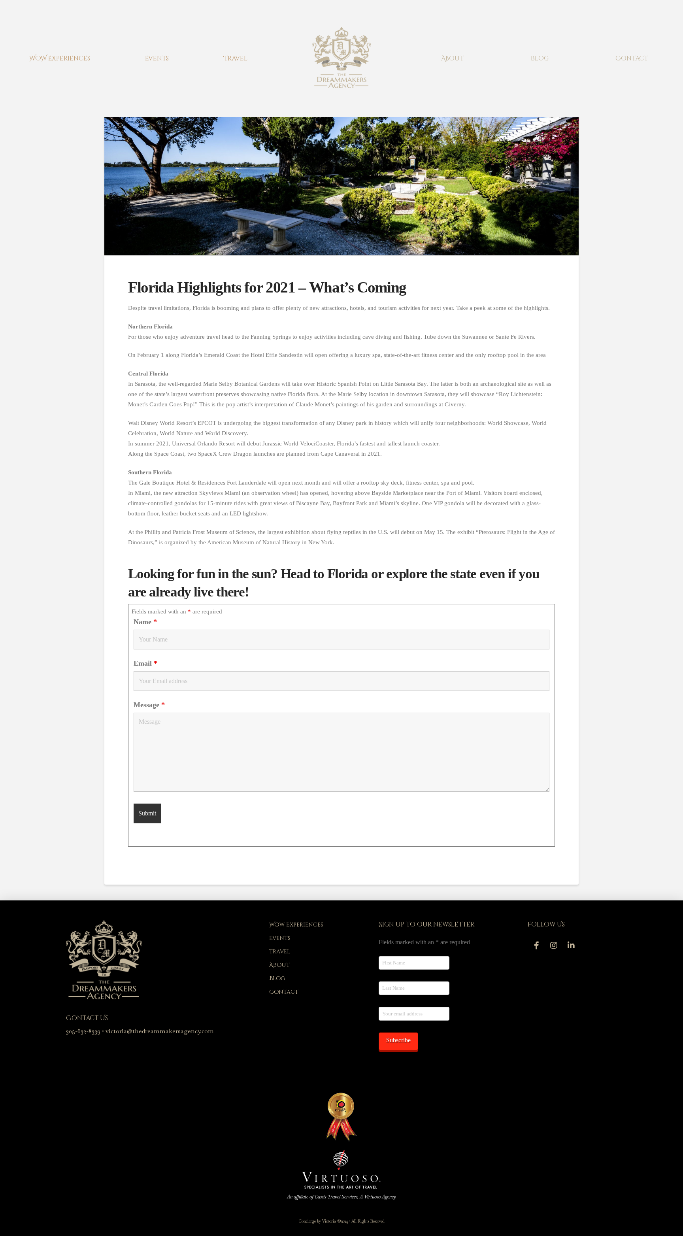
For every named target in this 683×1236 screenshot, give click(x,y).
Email (145, 663)
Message (149, 705)
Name (145, 622)
